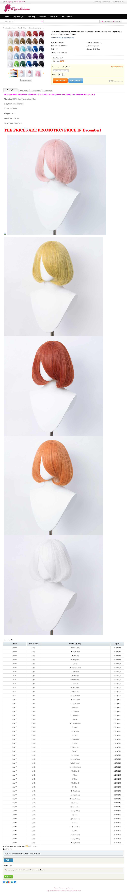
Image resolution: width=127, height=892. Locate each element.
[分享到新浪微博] (9, 882)
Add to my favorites (117, 81)
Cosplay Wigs (18, 17)
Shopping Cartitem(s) (111, 21)
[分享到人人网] (15, 882)
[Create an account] (19, 2)
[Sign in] (10, 2)
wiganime (96, 46)
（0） (11, 849)
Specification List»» (117, 67)
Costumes (42, 17)
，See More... (33, 846)
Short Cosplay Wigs (35, 28)
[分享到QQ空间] (7, 882)
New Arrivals (67, 17)
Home (7, 17)
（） (11, 865)
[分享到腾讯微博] (12, 882)
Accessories (54, 17)
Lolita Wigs (31, 17)
